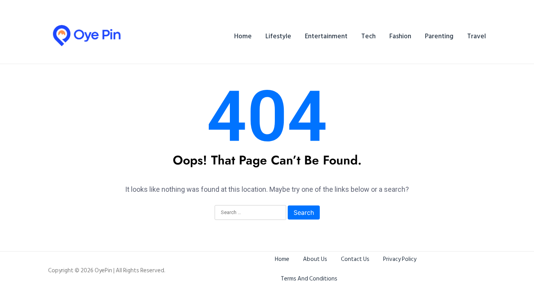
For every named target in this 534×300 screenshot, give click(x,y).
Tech (368, 36)
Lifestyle (278, 36)
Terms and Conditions (309, 279)
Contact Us (355, 259)
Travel (476, 36)
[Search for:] (250, 213)
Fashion (400, 36)
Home (243, 36)
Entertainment (326, 36)
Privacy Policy (399, 259)
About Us (315, 259)
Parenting (439, 36)
